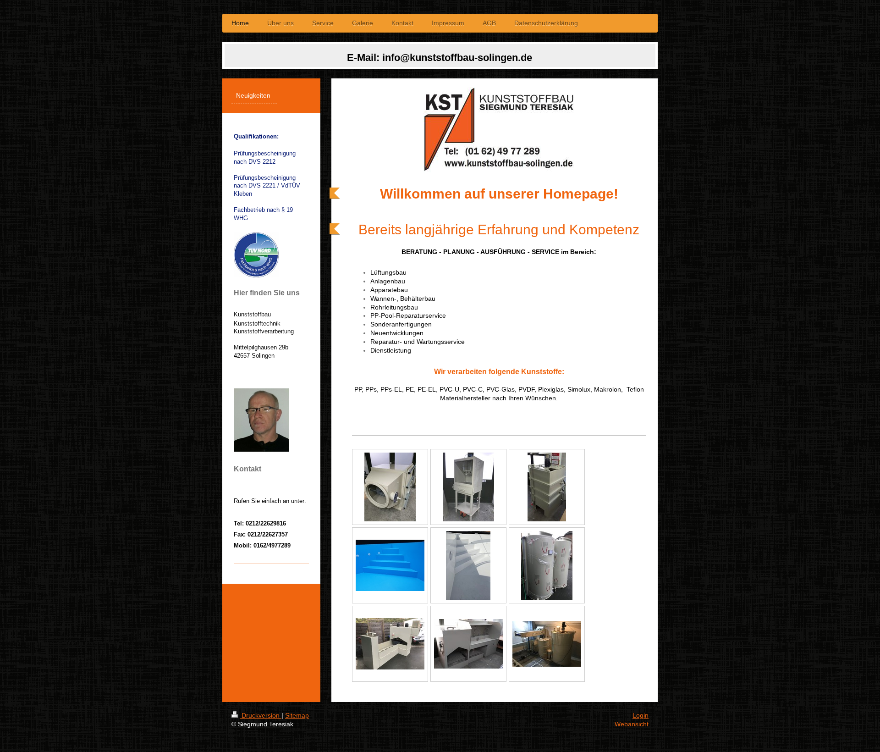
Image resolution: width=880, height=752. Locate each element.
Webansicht (632, 724)
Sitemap (297, 715)
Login (640, 715)
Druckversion (260, 715)
